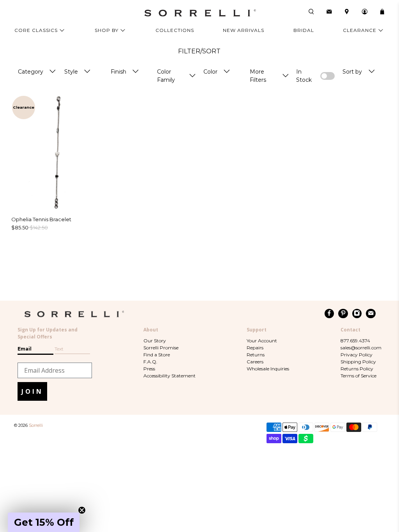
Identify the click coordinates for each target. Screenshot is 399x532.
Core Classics (36, 30)
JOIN (32, 391)
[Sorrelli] (199, 13)
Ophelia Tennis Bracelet (41, 219)
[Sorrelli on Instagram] (357, 313)
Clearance (359, 30)
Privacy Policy (357, 355)
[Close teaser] (82, 510)
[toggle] (52, 72)
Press (149, 369)
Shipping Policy (358, 362)
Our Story (154, 341)
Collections (174, 30)
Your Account (262, 341)
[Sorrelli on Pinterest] (343, 313)
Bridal (303, 30)
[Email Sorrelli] (371, 313)
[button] (43, 522)
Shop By (106, 30)
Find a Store (156, 355)
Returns (256, 355)
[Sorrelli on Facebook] (329, 313)
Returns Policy (357, 369)
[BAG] (382, 12)
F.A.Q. (150, 362)
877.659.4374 (355, 341)
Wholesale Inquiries (268, 369)
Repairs (255, 348)
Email (25, 349)
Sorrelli (36, 425)
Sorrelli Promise (160, 348)
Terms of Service (358, 376)
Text (59, 349)
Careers (255, 362)
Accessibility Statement (169, 376)
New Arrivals (243, 30)
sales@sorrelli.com (361, 348)
